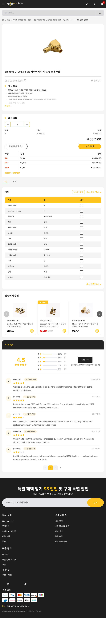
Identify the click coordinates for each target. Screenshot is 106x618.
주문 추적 (59, 536)
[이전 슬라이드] (6, 314)
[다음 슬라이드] (99, 314)
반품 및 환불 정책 (62, 526)
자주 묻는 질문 (61, 541)
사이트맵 (5, 569)
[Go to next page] (60, 467)
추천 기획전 (7, 574)
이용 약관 (6, 536)
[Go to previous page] (45, 467)
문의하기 (5, 526)
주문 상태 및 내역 (9, 559)
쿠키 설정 (39, 611)
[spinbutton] (17, 124)
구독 (95, 502)
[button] (86, 4)
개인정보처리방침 (9, 531)
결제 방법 (59, 531)
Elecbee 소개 (8, 521)
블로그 (5, 541)
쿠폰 (4, 564)
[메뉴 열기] (3, 4)
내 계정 (5, 554)
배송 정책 (59, 521)
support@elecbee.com (18, 606)
